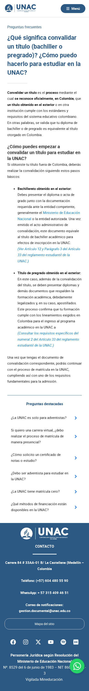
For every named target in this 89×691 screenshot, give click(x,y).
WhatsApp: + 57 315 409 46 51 (44, 592)
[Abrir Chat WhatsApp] (77, 666)
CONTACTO (44, 546)
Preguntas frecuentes (24, 26)
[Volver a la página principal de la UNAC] (20, 8)
